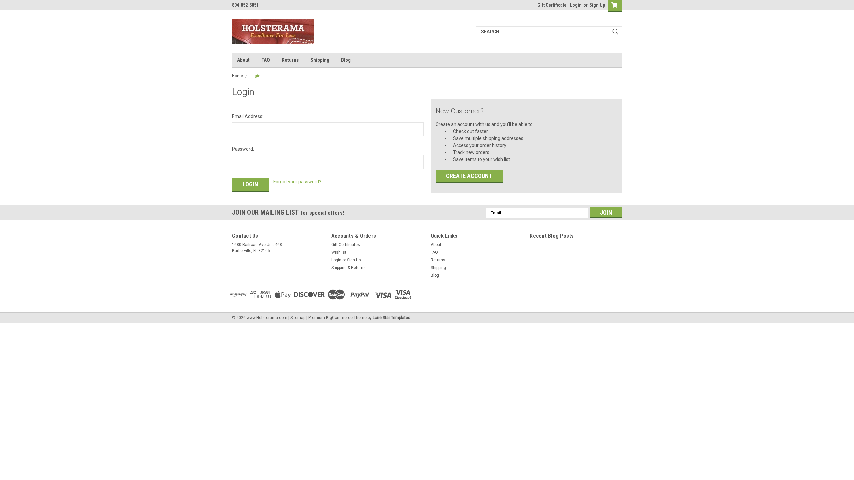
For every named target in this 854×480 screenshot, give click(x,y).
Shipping (319, 60)
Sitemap (297, 317)
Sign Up (597, 5)
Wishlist (338, 252)
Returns (290, 60)
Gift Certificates (345, 244)
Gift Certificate (552, 5)
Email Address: (247, 116)
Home (237, 76)
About (243, 60)
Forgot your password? (297, 181)
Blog (346, 60)
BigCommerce (339, 317)
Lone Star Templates (391, 317)
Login (576, 5)
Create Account (469, 175)
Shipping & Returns (348, 267)
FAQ (265, 60)
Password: (243, 149)
